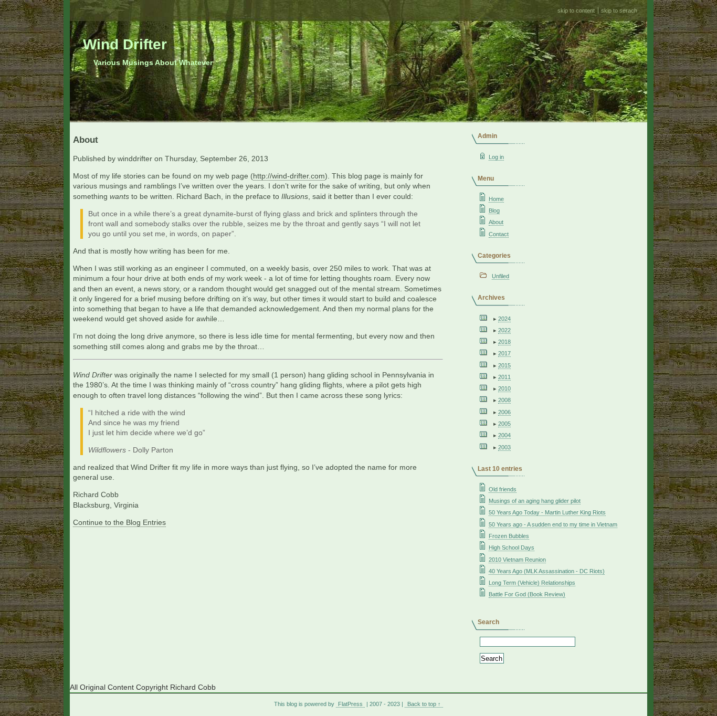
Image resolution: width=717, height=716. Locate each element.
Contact (499, 234)
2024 (504, 318)
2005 (504, 423)
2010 (504, 388)
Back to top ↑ (424, 704)
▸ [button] (495, 318)
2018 (504, 342)
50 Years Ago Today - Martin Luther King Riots (547, 512)
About (496, 222)
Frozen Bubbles (509, 536)
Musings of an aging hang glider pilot (535, 501)
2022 (504, 330)
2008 (504, 400)
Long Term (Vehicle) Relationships (532, 583)
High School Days (511, 547)
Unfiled (500, 276)
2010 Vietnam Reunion (517, 559)
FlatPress (350, 704)
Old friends (502, 489)
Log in (496, 157)
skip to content (576, 10)
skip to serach (619, 10)
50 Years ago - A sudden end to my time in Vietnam (553, 524)
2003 (504, 447)
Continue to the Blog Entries (119, 523)
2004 (504, 435)
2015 (504, 365)
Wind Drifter (125, 44)
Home (496, 199)
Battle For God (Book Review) (527, 594)
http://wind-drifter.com (289, 176)
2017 (504, 353)
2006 (504, 412)
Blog (494, 210)
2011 (504, 377)
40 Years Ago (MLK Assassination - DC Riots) (547, 571)
